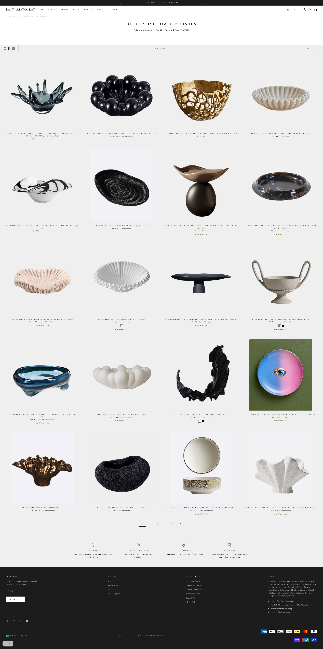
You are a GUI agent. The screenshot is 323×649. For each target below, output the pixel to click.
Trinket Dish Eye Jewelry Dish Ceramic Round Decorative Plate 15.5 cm (281, 414)
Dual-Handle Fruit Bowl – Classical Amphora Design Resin (281, 319)
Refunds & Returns (193, 585)
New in (51, 9)
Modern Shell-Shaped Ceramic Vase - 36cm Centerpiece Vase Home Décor (281, 508)
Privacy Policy (191, 602)
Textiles (64, 9)
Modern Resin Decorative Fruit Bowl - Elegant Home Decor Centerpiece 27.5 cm (201, 227)
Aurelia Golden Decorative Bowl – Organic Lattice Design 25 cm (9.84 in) (201, 134)
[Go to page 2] (180, 524)
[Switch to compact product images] (13, 48)
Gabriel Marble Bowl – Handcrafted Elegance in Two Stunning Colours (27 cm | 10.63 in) (281, 227)
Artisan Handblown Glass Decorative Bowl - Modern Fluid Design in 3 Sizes (42, 415)
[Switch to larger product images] (5, 48)
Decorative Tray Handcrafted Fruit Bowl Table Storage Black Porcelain (201, 319)
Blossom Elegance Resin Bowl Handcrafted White (121, 414)
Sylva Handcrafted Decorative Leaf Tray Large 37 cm (201, 414)
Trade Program (114, 594)
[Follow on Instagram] (14, 621)
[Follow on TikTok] (33, 621)
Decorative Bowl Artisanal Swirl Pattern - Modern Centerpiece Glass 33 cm (42, 227)
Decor (76, 9)
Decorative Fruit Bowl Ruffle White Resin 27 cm (121, 319)
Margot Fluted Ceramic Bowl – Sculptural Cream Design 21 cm (281, 134)
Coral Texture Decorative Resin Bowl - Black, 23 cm (121, 508)
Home (8, 17)
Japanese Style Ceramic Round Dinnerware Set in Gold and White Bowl (201, 508)
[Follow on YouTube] (27, 621)
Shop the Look (113, 585)
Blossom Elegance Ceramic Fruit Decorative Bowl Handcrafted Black (121, 134)
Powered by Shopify (154, 636)
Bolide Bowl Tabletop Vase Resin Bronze (42, 508)
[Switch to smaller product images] (9, 48)
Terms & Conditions (193, 589)
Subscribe (15, 599)
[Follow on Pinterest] (20, 621)
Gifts (114, 9)
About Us (111, 581)
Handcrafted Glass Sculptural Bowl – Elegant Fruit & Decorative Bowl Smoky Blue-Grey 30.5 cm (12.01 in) (42, 135)
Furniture (102, 9)
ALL (41, 9)
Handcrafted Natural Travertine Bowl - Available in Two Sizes (42, 319)
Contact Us (190, 598)
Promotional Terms (193, 594)
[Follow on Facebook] (7, 621)
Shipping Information (194, 581)
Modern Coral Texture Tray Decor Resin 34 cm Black (121, 226)
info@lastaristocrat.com (285, 612)
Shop (16, 17)
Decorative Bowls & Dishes (34, 17)
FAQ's (110, 589)
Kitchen (88, 9)
